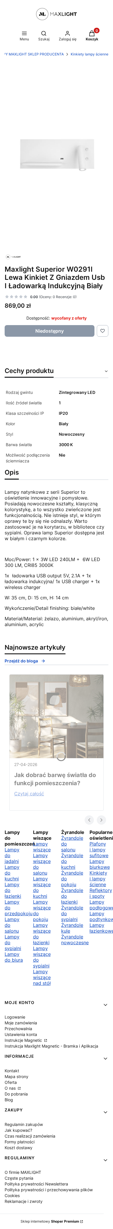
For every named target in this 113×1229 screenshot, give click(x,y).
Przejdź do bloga (21, 660)
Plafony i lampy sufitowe (99, 849)
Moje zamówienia (21, 1022)
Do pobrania (16, 1093)
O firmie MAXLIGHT (23, 1172)
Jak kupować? (18, 1130)
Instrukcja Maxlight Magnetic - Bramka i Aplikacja (51, 1046)
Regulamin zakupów (24, 1124)
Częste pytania (19, 1178)
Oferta (11, 1082)
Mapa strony (16, 1076)
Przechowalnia (18, 1028)
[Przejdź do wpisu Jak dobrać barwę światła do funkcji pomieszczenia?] (56, 716)
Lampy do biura (14, 957)
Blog (9, 1099)
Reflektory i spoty (101, 893)
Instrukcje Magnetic (24, 1040)
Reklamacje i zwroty (24, 1201)
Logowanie (15, 1016)
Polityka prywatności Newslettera (36, 1183)
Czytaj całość (29, 793)
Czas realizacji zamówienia (30, 1136)
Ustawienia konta (21, 1034)
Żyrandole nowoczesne (75, 939)
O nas (11, 1088)
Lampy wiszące (42, 847)
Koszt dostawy (18, 1147)
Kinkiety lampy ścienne (89, 54)
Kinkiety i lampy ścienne (98, 878)
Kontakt (12, 1070)
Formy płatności (19, 1141)
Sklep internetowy (50, 1221)
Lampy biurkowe (100, 864)
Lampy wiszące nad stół (42, 977)
